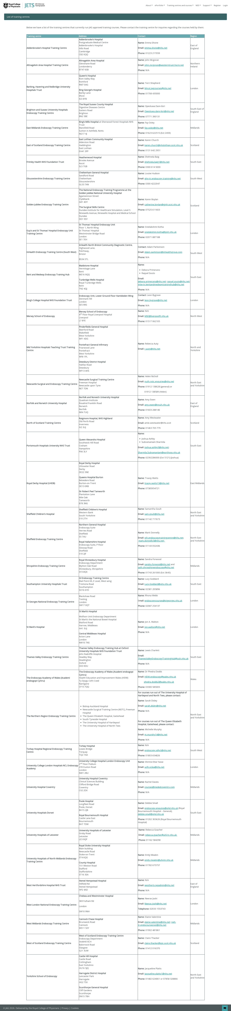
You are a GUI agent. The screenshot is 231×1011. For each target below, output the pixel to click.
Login (225, 5)
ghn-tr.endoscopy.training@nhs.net (163, 178)
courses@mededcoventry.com (160, 787)
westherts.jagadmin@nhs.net (159, 885)
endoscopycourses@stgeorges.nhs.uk (163, 600)
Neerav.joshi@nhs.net (156, 903)
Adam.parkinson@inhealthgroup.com (163, 251)
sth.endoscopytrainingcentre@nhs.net (164, 537)
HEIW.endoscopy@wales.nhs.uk (160, 676)
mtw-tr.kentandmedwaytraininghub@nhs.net (161, 284)
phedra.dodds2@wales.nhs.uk (159, 681)
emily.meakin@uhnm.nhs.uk (159, 860)
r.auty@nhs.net (152, 348)
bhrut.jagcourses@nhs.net (158, 88)
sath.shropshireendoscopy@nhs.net (156, 567)
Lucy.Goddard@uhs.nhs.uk (158, 583)
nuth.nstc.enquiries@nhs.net (159, 381)
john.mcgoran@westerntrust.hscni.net (164, 65)
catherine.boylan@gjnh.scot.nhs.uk (162, 204)
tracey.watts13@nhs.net (157, 483)
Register (217, 5)
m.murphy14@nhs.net (156, 734)
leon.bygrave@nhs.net (156, 300)
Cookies (75, 1008)
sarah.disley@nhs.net (155, 705)
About (148, 5)
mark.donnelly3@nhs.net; (152, 540)
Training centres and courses (179, 5)
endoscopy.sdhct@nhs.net (158, 750)
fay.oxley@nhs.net (154, 127)
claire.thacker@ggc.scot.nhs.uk (160, 943)
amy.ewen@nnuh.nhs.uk (157, 404)
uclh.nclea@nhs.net (154, 766)
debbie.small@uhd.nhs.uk (151, 814)
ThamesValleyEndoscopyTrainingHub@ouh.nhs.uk (163, 658)
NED (197, 5)
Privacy (65, 1008)
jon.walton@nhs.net (155, 626)
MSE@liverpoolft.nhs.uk (156, 316)
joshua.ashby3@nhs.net (157, 447)
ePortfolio (159, 5)
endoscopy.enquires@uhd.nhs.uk (161, 808)
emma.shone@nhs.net (156, 47)
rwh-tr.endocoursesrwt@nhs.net (157, 923)
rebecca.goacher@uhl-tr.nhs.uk (161, 834)
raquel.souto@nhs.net (178, 281)
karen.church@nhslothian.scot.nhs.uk (164, 145)
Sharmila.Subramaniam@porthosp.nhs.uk (159, 452)
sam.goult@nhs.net (154, 513)
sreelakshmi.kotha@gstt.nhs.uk (160, 231)
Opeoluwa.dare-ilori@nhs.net (159, 111)
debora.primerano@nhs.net (152, 281)
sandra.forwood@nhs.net (157, 564)
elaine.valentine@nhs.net (157, 921)
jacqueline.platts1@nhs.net (158, 973)
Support (206, 5)
